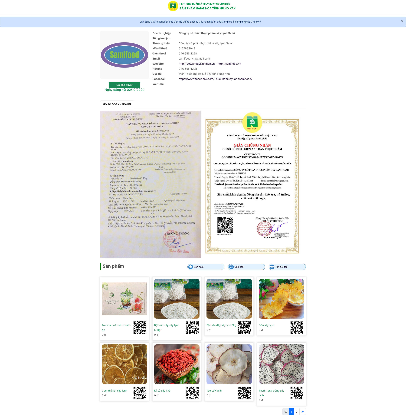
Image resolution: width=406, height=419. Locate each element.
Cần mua (198, 266)
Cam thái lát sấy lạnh (114, 390)
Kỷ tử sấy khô (162, 390)
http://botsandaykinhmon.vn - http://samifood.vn (210, 63)
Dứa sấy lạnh (266, 325)
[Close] (402, 21)
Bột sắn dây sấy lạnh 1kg (221, 325)
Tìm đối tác (281, 266)
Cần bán (239, 266)
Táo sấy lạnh (214, 390)
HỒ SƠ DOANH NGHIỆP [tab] (117, 104)
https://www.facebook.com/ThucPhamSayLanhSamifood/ (215, 78)
